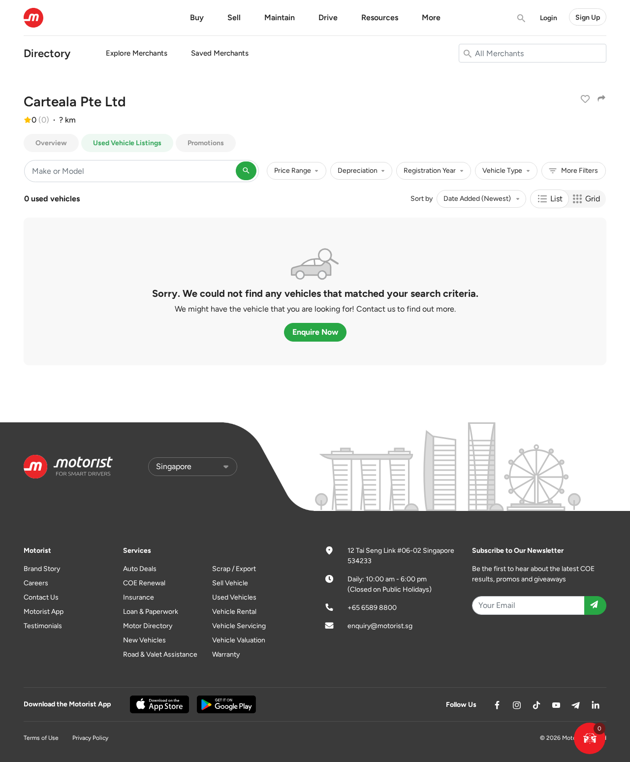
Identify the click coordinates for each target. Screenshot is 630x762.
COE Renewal (144, 583)
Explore (136, 53)
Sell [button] (234, 17)
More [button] (431, 17)
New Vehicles (144, 640)
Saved (220, 53)
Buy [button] (197, 17)
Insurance (138, 597)
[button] (589, 738)
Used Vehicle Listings (127, 143)
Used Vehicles (234, 597)
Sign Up (587, 17)
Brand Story (42, 569)
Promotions (206, 143)
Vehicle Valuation (238, 640)
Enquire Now (315, 332)
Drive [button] (328, 17)
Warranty (226, 654)
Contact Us (41, 597)
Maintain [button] (279, 17)
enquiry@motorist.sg (379, 626)
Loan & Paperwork (150, 611)
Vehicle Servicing (239, 626)
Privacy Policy (90, 737)
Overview (51, 143)
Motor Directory (147, 626)
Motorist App (43, 611)
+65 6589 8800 (372, 607)
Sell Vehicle (230, 583)
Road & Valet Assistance (160, 654)
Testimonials (43, 626)
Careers (36, 583)
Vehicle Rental (234, 611)
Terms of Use (41, 737)
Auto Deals (140, 569)
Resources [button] (379, 17)
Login (548, 17)
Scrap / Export (234, 569)
